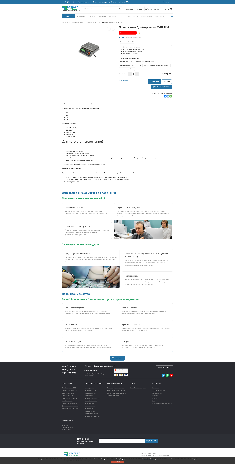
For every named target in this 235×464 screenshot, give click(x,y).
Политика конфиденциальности (162, 403)
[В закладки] (109, 29)
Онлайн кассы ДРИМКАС (69, 390)
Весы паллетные (90, 411)
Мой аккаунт (157, 9)
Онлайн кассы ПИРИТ (68, 395)
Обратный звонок (83, 2)
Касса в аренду (159, 16)
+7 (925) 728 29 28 (69, 370)
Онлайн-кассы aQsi (67, 401)
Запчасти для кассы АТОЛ (115, 395)
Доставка (94, 104)
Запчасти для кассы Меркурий (116, 393)
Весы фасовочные (90, 390)
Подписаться (151, 441)
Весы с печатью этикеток (92, 398)
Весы (91, 16)
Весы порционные (90, 393)
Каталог (67, 16)
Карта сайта (65, 425)
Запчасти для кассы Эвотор (115, 388)
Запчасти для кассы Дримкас (116, 390)
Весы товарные (89, 403)
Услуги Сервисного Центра (129, 16)
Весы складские (89, 408)
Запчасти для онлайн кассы (107, 16)
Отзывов (76, 104)
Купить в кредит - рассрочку (161, 86)
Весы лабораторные (91, 401)
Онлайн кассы (80, 16)
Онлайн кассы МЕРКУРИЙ (69, 398)
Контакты (166, 2)
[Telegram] (168, 96)
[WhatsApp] (170, 96)
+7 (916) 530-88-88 (69, 373)
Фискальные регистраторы (70, 406)
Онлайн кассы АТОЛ (68, 393)
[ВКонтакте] (165, 96)
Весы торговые (89, 388)
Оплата (85, 104)
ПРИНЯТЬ (117, 462)
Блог (153, 401)
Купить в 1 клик (154, 81)
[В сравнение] (113, 29)
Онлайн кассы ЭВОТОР (69, 388)
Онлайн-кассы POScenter (69, 403)
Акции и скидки (66, 429)
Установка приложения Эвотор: (129, 58)
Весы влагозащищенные (92, 416)
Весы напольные (90, 406)
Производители (157, 393)
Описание (67, 104)
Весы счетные (89, 395)
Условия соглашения (158, 390)
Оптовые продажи (67, 427)
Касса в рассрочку (146, 16)
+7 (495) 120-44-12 (68, 2)
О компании (155, 388)
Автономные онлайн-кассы (70, 408)
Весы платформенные (91, 413)
